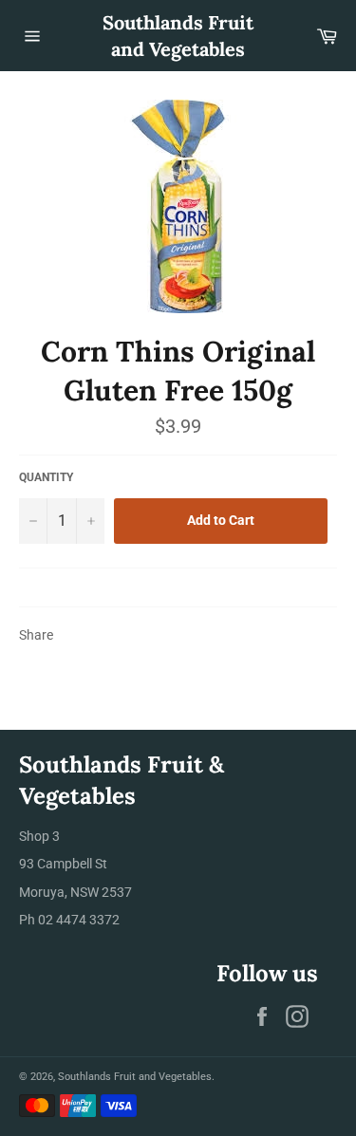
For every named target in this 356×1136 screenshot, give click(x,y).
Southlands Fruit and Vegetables (178, 35)
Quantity (46, 477)
